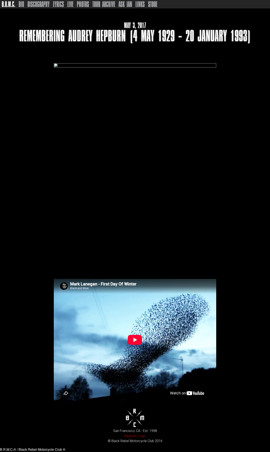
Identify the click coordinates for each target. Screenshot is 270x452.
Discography (38, 4)
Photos (83, 4)
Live (70, 4)
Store (152, 4)
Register (130, 436)
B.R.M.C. (8, 4)
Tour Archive (103, 4)
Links (140, 4)
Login (142, 436)
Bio (21, 4)
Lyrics (58, 4)
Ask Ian (125, 4)
